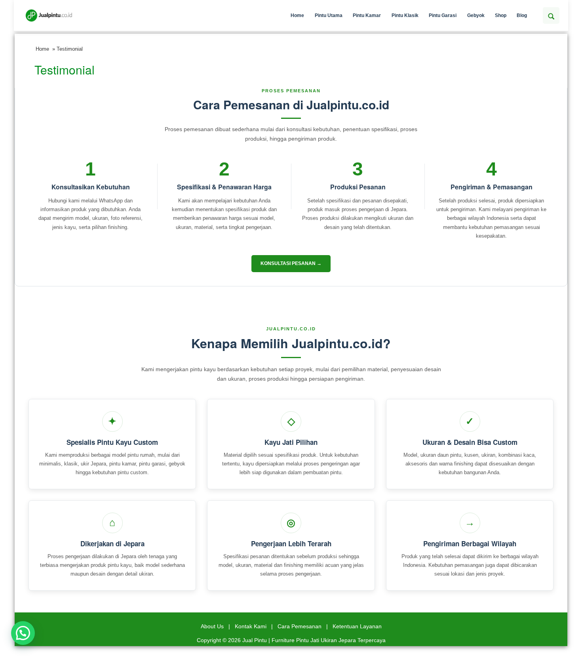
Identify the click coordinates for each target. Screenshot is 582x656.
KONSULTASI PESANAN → (291, 263)
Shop (500, 15)
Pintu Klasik (405, 15)
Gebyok (476, 15)
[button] (23, 633)
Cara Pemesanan (299, 626)
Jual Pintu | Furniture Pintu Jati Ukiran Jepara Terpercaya (314, 640)
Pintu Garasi (442, 15)
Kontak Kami (250, 626)
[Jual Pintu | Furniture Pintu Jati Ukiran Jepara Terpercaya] (49, 15)
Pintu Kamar (367, 15)
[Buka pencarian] (551, 15)
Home (297, 15)
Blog (522, 15)
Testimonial (64, 69)
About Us (212, 626)
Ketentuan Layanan (357, 626)
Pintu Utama (328, 15)
